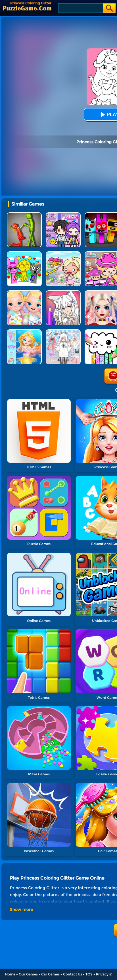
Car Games (50, 974)
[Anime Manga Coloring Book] (63, 292)
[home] (27, 8)
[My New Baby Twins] (24, 292)
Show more (21, 909)
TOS (89, 974)
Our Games (28, 974)
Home (10, 974)
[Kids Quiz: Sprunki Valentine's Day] (24, 253)
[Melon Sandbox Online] (24, 214)
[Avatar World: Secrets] (63, 214)
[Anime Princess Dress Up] (63, 331)
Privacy (102, 974)
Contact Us (72, 974)
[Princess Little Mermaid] (24, 331)
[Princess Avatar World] (63, 253)
